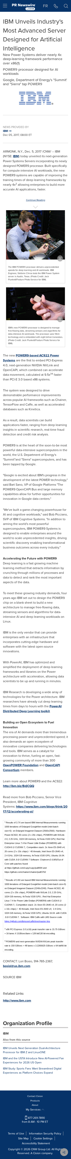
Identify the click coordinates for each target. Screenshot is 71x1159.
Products (35, 1100)
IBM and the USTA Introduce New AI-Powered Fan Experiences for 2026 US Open (33, 1060)
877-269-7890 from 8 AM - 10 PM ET (35, 1120)
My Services (33, 1109)
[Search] (66, 6)
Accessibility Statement (36, 1143)
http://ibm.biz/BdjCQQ (18, 786)
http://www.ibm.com (17, 1000)
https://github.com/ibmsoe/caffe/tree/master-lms (27, 921)
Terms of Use (16, 1133)
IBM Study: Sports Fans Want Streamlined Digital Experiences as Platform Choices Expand (32, 1071)
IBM (16, 156)
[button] (35, 98)
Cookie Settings (43, 1138)
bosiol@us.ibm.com (16, 966)
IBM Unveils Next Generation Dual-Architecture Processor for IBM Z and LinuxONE (31, 1050)
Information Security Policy (45, 1133)
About (35, 1105)
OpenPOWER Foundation (20, 765)
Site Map (23, 1138)
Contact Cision (35, 1096)
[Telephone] (56, 6)
